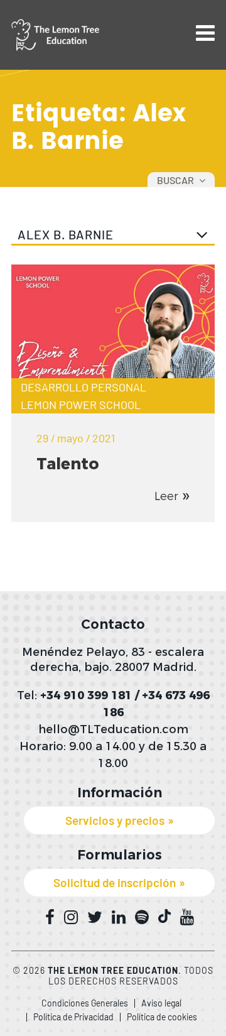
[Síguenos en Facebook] (50, 917)
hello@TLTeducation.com (113, 729)
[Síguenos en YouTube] (187, 917)
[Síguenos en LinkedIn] (119, 917)
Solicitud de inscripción (114, 882)
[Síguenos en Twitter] (94, 917)
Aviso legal (161, 1003)
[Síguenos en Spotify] (142, 917)
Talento (67, 463)
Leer (166, 496)
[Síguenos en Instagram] (71, 917)
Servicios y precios (114, 820)
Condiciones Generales (84, 1003)
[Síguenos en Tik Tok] (164, 916)
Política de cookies (162, 1016)
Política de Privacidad (73, 1016)
